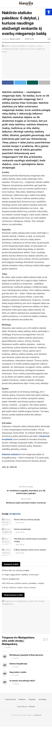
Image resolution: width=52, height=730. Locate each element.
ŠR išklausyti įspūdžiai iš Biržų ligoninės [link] (26, 655)
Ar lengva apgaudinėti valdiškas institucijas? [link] (20, 575)
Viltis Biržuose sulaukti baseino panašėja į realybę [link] (23, 583)
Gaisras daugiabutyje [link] (22, 529)
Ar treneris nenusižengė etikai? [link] (22, 680)
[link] (48, 12)
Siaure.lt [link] (38, 715)
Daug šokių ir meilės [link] (17, 672)
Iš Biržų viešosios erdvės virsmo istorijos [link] (30, 549)
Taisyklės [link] (32, 699)
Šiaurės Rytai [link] (15, 39)
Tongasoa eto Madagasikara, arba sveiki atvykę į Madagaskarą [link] (18, 641)
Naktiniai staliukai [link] (10, 454)
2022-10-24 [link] (29, 39)
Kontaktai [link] (42, 699)
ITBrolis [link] (31, 706)
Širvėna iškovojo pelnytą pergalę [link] (27, 519)
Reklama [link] (22, 699)
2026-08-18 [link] (19, 523)
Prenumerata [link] (10, 699)
